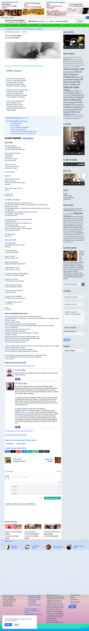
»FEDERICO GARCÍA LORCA (78, 547)
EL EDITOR (66, 25)
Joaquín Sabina (75, 224)
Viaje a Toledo (16, 123)
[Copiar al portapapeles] (47, 451)
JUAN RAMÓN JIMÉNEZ (76, 229)
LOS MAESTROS (23, 25)
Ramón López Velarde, (73, 116)
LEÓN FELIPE (82, 229)
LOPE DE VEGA (65, 231)
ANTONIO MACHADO (68, 210)
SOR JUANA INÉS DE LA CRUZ (68, 242)
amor (9, 97)
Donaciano (18, 370)
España (67, 59)
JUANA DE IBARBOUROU (67, 229)
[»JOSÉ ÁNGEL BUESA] (27, 547)
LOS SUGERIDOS (34, 25)
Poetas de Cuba (76, 79)
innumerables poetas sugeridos (74, 277)
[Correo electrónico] (16, 379)
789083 (30, 59)
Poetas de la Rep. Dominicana (73, 97)
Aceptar (8, 625)
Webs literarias (73, 604)
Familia (9, 32)
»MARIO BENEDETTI (58, 547)
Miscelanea (72, 597)
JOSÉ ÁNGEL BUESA (78, 227)
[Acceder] (84, 25)
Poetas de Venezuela (71, 113)
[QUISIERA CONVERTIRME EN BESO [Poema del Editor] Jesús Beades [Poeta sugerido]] (52, 526)
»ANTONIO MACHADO (14, 547)
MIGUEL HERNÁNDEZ (76, 235)
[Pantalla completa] (82, 47)
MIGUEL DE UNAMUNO (67, 235)
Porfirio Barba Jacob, (78, 114)
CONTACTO (80, 21)
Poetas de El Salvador (71, 84)
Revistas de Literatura (75, 602)
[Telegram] (30, 451)
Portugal (65, 116)
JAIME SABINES (69, 224)
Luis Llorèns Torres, (70, 65)
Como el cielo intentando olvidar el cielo (24, 131)
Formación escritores (75, 595)
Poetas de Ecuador (71, 81)
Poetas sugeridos (16, 32)
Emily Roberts (27, 138)
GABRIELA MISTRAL (75, 220)
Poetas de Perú (73, 106)
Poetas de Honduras (78, 95)
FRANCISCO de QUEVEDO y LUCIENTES (74, 218)
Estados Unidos (74, 59)
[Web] (19, 379)
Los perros (15, 125)
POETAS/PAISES (56, 25)
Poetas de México (72, 99)
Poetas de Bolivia (69, 72)
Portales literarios (74, 599)
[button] (73, 41)
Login (59, 471)
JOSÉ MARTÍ (71, 227)
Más (74, 25)
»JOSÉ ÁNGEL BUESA (35, 547)
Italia (65, 61)
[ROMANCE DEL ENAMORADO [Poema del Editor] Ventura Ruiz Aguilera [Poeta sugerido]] (13, 526)
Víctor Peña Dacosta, (76, 118)
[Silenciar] (79, 47)
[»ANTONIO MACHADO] (7, 547)
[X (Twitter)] (13, 451)
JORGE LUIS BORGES (68, 226)
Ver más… (61, 622)
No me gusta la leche (18, 129)
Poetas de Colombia (70, 75)
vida (7, 346)
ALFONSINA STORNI (72, 208)
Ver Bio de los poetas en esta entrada (23, 133)
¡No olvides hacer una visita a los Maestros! (16, 435)
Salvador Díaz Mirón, (68, 118)
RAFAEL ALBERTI (78, 238)
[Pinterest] (18, 451)
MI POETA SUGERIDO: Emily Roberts (16, 121)
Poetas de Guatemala (71, 93)
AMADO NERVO (79, 208)
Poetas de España (21, 443)
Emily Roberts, (10, 443)
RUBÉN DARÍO (81, 240)
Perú (77, 67)
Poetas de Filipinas (76, 91)
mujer (8, 316)
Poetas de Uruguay (72, 110)
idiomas (16, 324)
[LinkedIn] (24, 451)
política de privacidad (70, 327)
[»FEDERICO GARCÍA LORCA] (69, 547)
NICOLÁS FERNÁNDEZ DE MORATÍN (71, 236)
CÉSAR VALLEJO (70, 214)
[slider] (72, 153)
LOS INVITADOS (46, 25)
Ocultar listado (25, 118)
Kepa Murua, (71, 63)
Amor (6, 32)
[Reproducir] (65, 47)
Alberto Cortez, (66, 57)
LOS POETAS (14, 25)
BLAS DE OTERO (77, 210)
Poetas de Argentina (73, 69)
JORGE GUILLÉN (80, 224)
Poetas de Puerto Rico (73, 108)
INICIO (7, 25)
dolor (21, 273)
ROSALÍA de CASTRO (74, 240)
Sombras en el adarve (25, 412)
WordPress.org (67, 199)
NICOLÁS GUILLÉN (80, 236)
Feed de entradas (67, 196)
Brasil (79, 57)
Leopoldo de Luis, (77, 63)
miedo (23, 182)
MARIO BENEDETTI (79, 233)
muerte (57, 318)
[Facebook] (7, 451)
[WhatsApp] (35, 451)
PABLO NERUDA (71, 238)
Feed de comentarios (68, 197)
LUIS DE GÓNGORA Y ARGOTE (73, 231)
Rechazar (17, 625)
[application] (74, 42)
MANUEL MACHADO (71, 233)
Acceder (65, 194)
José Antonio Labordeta (71, 61)
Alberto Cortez (66, 208)
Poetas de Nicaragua (70, 102)
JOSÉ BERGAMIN (76, 225)
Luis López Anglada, (78, 65)
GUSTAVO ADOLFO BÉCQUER (72, 222)
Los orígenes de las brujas (20, 127)
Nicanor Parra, (72, 67)
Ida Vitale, (80, 59)
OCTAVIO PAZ (65, 238)
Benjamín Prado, (73, 57)
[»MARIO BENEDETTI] (48, 547)
